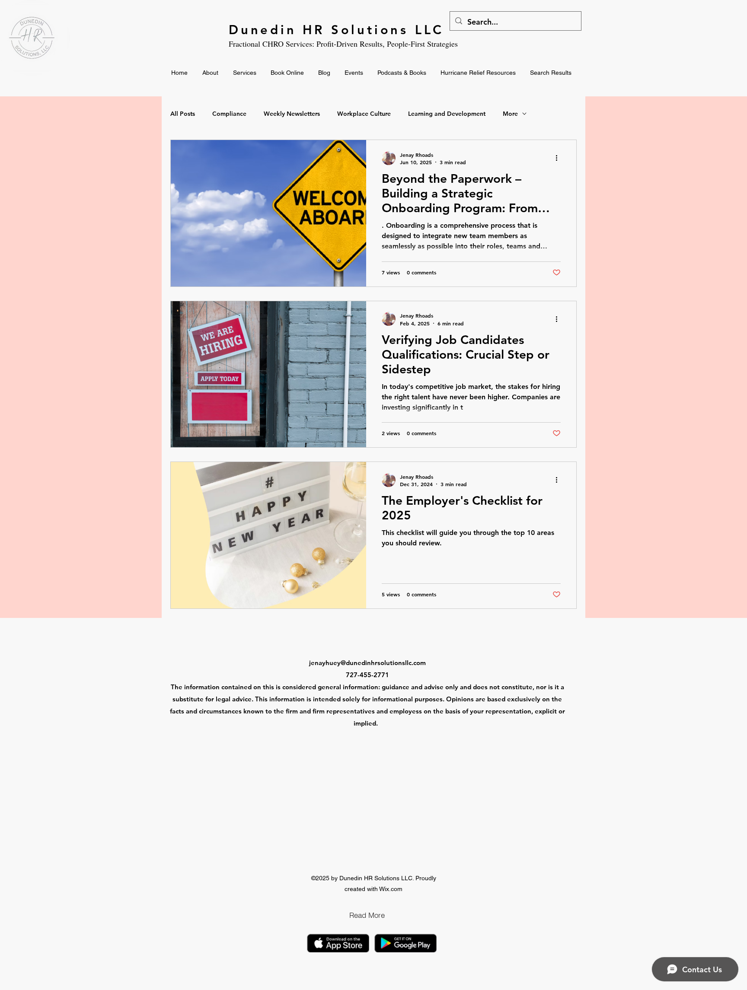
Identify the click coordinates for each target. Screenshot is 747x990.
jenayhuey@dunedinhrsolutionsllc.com (367, 663)
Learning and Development (446, 114)
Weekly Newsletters (292, 114)
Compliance (229, 114)
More (510, 114)
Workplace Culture (364, 114)
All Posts (182, 114)
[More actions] (559, 158)
